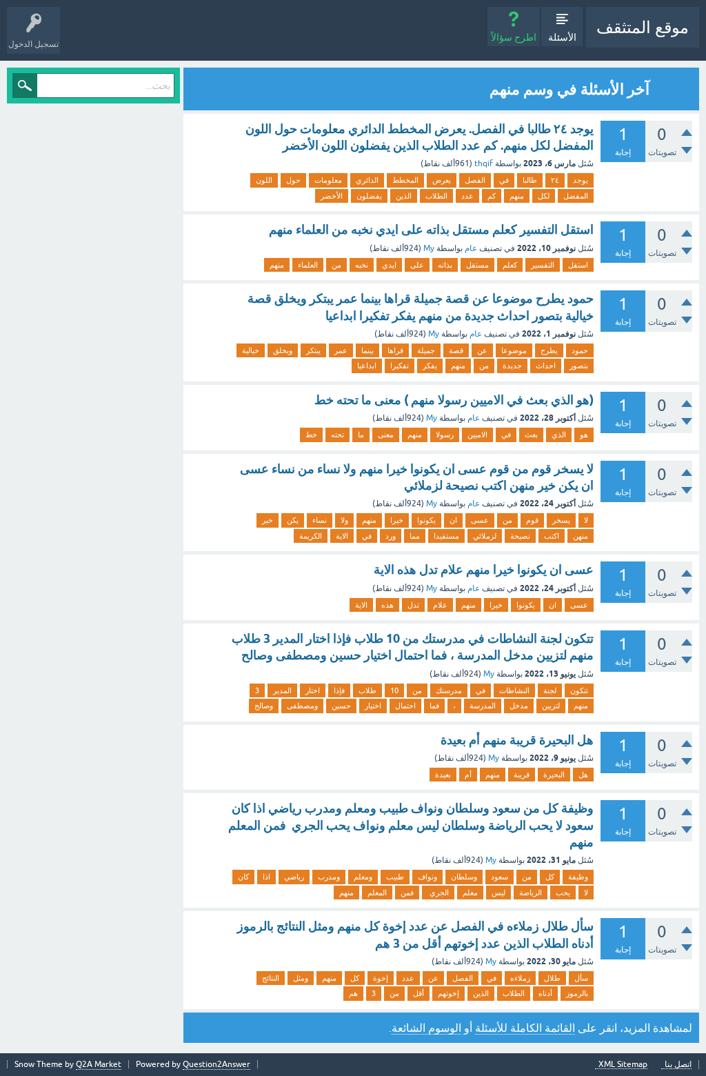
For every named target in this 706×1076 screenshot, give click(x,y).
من (336, 265)
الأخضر (332, 196)
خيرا (396, 520)
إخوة (380, 978)
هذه (387, 605)
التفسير (542, 265)
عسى (480, 520)
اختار (312, 690)
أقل (418, 993)
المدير (282, 690)
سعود (499, 877)
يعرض (441, 180)
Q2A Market (98, 1064)
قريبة (522, 774)
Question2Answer (216, 1064)
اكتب (551, 536)
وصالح (263, 705)
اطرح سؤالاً (513, 37)
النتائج (270, 978)
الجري (438, 892)
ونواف (427, 877)
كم (491, 196)
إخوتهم (448, 993)
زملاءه (520, 978)
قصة (456, 350)
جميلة (426, 350)
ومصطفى (302, 705)
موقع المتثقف (642, 27)
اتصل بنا (678, 1064)
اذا (266, 877)
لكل (543, 196)
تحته (337, 434)
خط (311, 434)
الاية (342, 536)
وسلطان (464, 877)
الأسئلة (562, 37)
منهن (580, 536)
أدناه (545, 993)
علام (440, 605)
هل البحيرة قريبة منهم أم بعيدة (517, 740)
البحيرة (554, 774)
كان (243, 877)
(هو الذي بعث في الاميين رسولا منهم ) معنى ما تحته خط (454, 399)
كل (549, 877)
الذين (404, 196)
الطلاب (436, 196)
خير (267, 520)
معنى (386, 434)
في (504, 180)
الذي (559, 434)
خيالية (250, 350)
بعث (531, 434)
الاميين (477, 434)
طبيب (395, 877)
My (428, 248)
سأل (581, 978)
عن (482, 350)
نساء (319, 520)
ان (453, 520)
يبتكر (313, 350)
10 (394, 690)
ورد (390, 536)
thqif (483, 163)
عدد (467, 196)
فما (434, 705)
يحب (563, 892)
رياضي (294, 877)
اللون (264, 180)
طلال (552, 978)
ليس (498, 892)
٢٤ (555, 180)
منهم (517, 196)
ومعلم (363, 877)
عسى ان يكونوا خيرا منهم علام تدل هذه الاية (484, 569)
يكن (293, 520)
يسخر (561, 520)
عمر (340, 350)
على (417, 265)
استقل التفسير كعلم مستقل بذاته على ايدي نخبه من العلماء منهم (431, 229)
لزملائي (484, 536)
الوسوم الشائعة (426, 1028)
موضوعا (514, 350)
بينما (367, 350)
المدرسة (483, 705)
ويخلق (282, 350)
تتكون (579, 690)
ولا (344, 520)
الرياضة (530, 892)
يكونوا (426, 520)
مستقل (477, 265)
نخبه (361, 265)
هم (353, 993)
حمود (580, 350)
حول (293, 180)
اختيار (373, 705)
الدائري (367, 180)
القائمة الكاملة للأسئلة (525, 1028)
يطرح (549, 350)
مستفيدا (446, 536)
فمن (407, 892)
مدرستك (449, 690)
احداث (546, 365)
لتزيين (551, 705)
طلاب (367, 690)
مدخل (519, 705)
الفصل (475, 180)
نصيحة (520, 536)
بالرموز (577, 993)
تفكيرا (399, 365)
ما (361, 434)
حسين (341, 705)
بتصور (578, 365)
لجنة (549, 690)
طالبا (530, 180)
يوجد (580, 180)
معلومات (328, 180)
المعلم (377, 892)
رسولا (445, 434)
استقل (578, 265)
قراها (395, 350)
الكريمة (310, 536)
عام (471, 248)
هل (583, 774)
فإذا (339, 690)
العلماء (308, 265)
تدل (413, 605)
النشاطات (514, 690)
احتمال (405, 705)
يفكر (430, 365)
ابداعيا (366, 365)
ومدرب (329, 877)
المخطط (405, 180)
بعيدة (443, 774)
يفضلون (369, 196)
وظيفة (578, 877)
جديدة (512, 365)
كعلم (510, 265)
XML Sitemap (622, 1064)
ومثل (300, 978)
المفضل (575, 196)
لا (586, 520)
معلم (470, 892)
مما (415, 536)
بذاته (445, 265)
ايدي (389, 265)
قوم (532, 520)
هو (584, 434)
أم (468, 774)
